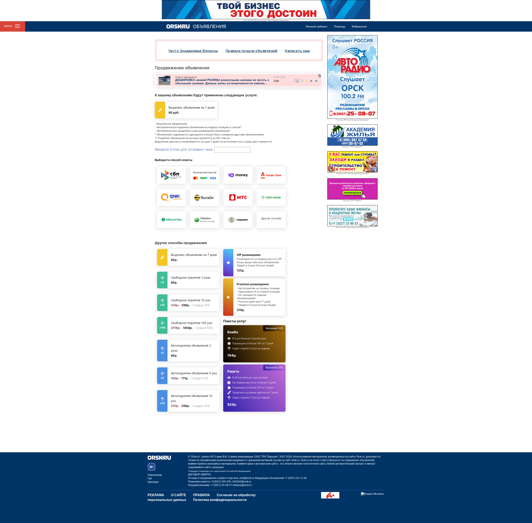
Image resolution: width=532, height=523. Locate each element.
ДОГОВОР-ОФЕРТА (199, 474)
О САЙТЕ (178, 495)
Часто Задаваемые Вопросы (193, 50)
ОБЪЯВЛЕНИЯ (209, 27)
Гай (150, 478)
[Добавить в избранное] (319, 75)
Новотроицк (155, 474)
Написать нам (297, 50)
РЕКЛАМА (156, 495)
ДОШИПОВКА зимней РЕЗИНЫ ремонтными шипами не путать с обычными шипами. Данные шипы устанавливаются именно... (222, 81)
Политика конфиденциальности (220, 500)
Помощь (339, 26)
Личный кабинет (316, 26)
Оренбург (153, 482)
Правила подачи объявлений (251, 50)
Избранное (359, 26)
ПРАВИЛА (201, 495)
